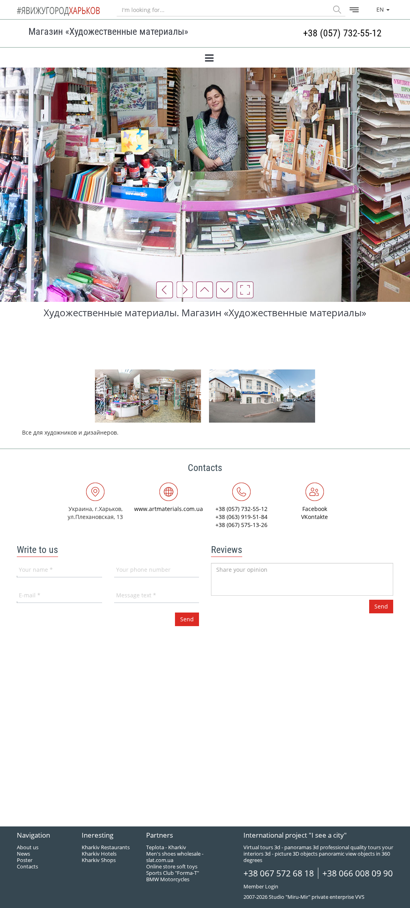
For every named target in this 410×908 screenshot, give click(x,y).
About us (27, 847)
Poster (24, 860)
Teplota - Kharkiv (166, 847)
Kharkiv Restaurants (106, 847)
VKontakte (314, 517)
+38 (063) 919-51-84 (241, 517)
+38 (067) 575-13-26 (241, 525)
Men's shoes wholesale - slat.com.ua (174, 856)
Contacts (27, 866)
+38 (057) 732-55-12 (342, 33)
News (23, 853)
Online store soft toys (171, 866)
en (381, 9)
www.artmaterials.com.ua (168, 509)
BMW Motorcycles (167, 879)
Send (381, 606)
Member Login (260, 886)
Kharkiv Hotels (99, 853)
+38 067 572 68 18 (278, 873)
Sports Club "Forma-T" (172, 873)
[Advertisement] (205, 343)
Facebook (314, 509)
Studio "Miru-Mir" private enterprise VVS (316, 897)
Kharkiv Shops (99, 860)
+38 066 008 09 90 (357, 873)
